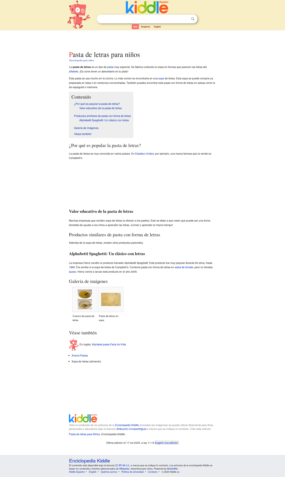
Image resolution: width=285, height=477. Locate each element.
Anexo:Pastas (80, 355)
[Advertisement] (142, 39)
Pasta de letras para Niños (84, 434)
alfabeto (73, 71)
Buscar (193, 19)
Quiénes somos (109, 471)
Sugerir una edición (166, 442)
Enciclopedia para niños (81, 60)
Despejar (186, 19)
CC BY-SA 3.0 (122, 465)
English (157, 26)
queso (72, 271)
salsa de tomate (184, 267)
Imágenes (145, 26)
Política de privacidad (132, 471)
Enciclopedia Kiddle (127, 425)
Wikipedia (124, 468)
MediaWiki (172, 468)
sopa (161, 78)
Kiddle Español (77, 471)
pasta (110, 67)
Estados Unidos (144, 153)
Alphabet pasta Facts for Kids (109, 344)
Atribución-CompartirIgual (131, 429)
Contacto (152, 471)
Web (135, 26)
